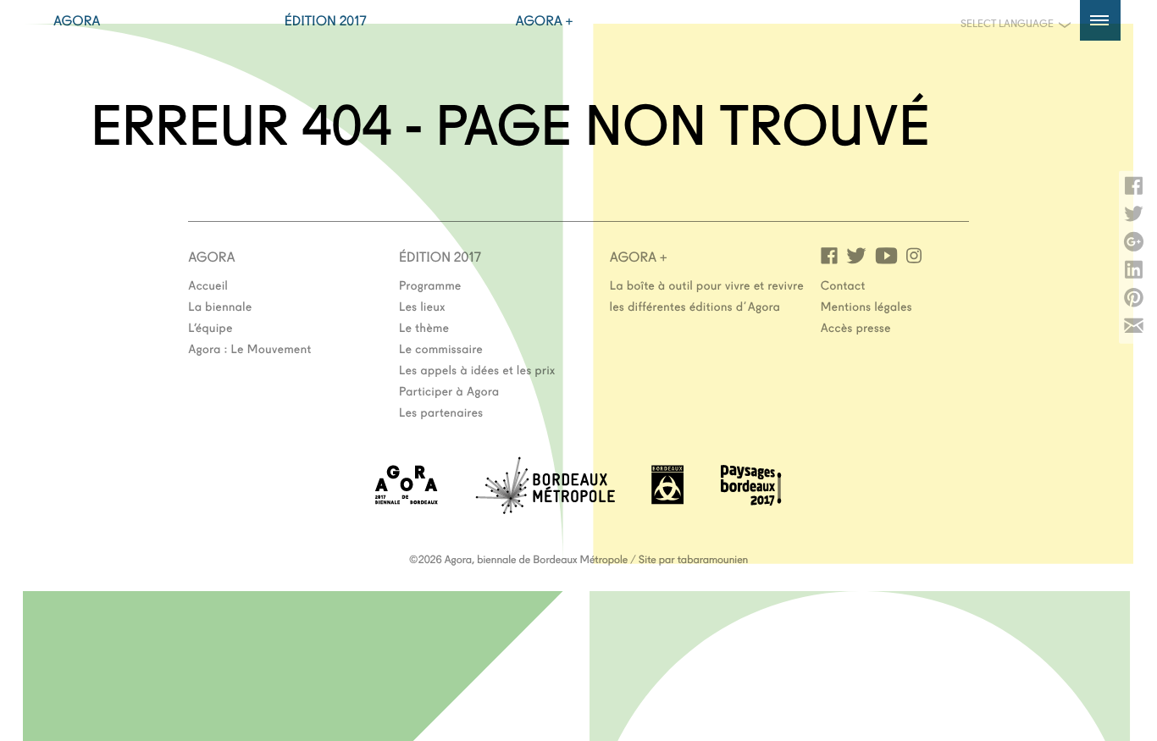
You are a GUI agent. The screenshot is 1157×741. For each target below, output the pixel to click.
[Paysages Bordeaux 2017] (751, 500)
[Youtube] (886, 254)
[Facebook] (829, 254)
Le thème (424, 326)
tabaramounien (713, 559)
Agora (77, 20)
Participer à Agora (449, 390)
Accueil (208, 284)
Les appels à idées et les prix (477, 369)
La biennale (220, 305)
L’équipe (210, 326)
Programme (430, 284)
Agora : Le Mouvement (250, 348)
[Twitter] (856, 254)
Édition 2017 (326, 20)
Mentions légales (866, 305)
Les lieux (422, 305)
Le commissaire (441, 348)
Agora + (544, 20)
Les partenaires (441, 411)
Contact (843, 284)
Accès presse (856, 326)
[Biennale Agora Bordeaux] (406, 499)
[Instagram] (914, 254)
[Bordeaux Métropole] (545, 508)
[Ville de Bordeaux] (667, 499)
